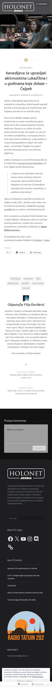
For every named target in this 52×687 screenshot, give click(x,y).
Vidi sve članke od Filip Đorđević (26, 353)
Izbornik (42, 4)
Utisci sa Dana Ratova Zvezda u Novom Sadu (25, 593)
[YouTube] (23, 539)
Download (11, 586)
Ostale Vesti (26, 68)
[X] (17, 539)
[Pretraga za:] (26, 518)
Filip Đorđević (23, 95)
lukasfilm (25, 283)
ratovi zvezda (37, 283)
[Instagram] (30, 539)
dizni (38, 279)
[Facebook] (10, 539)
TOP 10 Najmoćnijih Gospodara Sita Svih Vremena (23, 577)
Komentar (39, 448)
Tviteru (46, 240)
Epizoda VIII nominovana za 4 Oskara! (22, 568)
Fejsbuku (38, 240)
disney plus (28, 279)
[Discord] (36, 539)
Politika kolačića (38, 677)
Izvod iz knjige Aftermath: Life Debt (21, 600)
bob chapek (15, 279)
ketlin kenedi (13, 283)
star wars (26, 288)
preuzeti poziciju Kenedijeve (30, 163)
